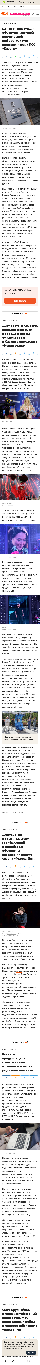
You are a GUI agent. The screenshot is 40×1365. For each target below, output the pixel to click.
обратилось (25, 167)
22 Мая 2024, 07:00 (9, 23)
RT (26, 1106)
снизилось (25, 1248)
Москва (17, 7)
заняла (19, 971)
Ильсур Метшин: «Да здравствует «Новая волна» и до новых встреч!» (18, 738)
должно (5, 252)
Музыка (14, 812)
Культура (5, 812)
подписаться (20, 301)
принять (31, 1353)
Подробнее (19, 1348)
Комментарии (20, 313)
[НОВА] (19, 14)
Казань (21, 812)
